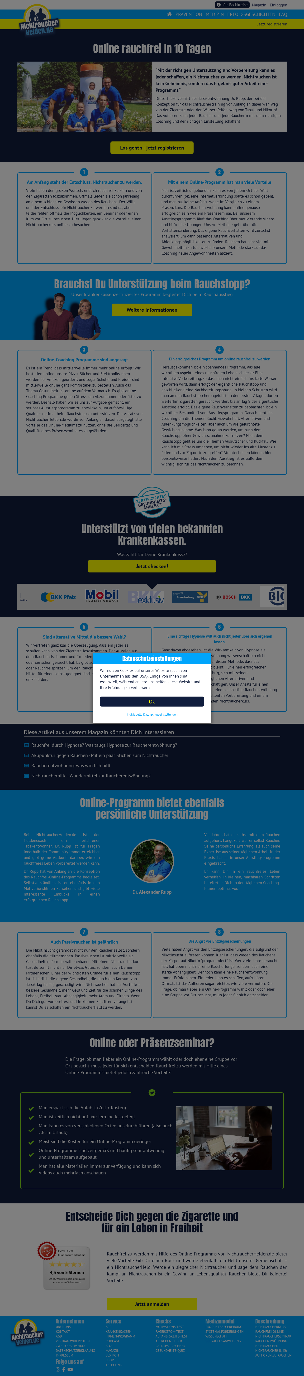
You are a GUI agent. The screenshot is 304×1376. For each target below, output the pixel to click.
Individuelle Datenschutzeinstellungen (152, 714)
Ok (152, 701)
